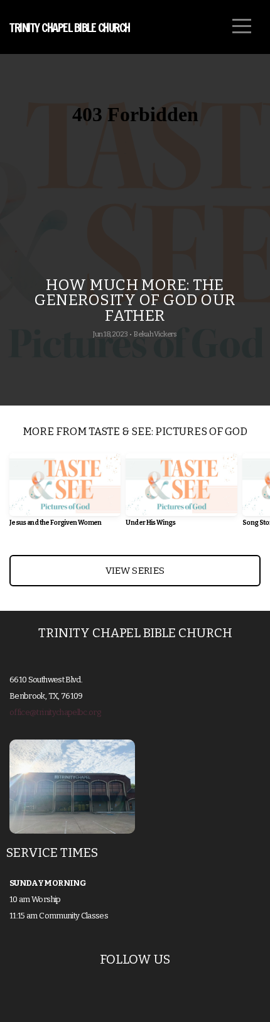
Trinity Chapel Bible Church (69, 27)
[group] (65, 494)
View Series (135, 570)
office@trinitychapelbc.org (54, 712)
